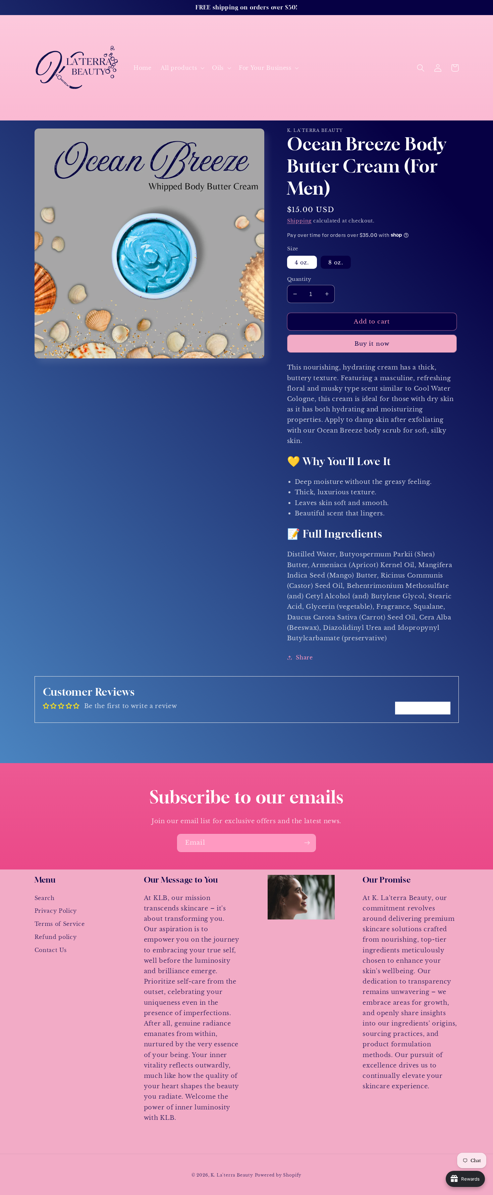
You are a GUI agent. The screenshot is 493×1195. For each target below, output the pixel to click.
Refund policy (56, 937)
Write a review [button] (423, 708)
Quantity (299, 279)
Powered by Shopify (278, 1175)
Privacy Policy (56, 910)
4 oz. (302, 262)
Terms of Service (60, 923)
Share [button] (304, 657)
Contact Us (51, 950)
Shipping (299, 220)
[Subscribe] (307, 843)
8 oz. (335, 262)
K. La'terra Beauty (232, 1175)
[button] (181, 68)
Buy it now (372, 343)
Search (45, 898)
